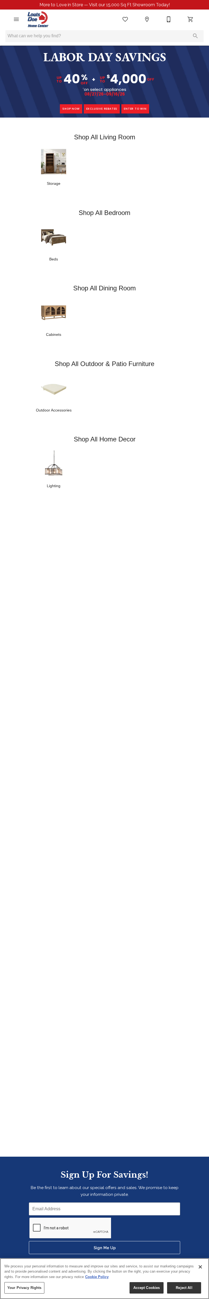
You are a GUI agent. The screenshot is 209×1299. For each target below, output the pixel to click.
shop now (70, 109)
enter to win (135, 109)
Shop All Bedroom (104, 212)
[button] (16, 19)
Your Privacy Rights (24, 1288)
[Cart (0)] (190, 19)
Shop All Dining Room (104, 288)
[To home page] (38, 19)
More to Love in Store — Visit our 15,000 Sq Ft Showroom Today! (104, 4)
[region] (104, 1278)
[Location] (146, 19)
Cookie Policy (97, 1277)
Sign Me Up (105, 1247)
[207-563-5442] (168, 19)
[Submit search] (195, 36)
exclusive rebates (102, 109)
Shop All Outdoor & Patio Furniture (104, 363)
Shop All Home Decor (105, 439)
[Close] (200, 1267)
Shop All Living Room (104, 137)
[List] (125, 19)
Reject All (184, 1288)
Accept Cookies (146, 1288)
